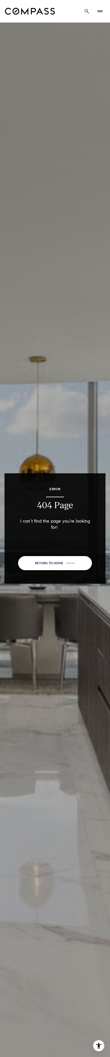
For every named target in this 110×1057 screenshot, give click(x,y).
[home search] (87, 11)
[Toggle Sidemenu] (99, 11)
